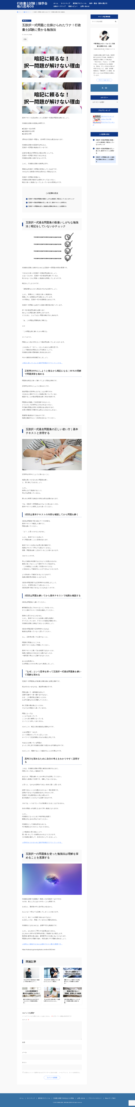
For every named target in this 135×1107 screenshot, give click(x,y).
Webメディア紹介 (110, 1098)
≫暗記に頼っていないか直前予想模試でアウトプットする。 (42, 363)
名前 (23, 1042)
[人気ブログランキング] (97, 116)
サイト (24, 1062)
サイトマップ (65, 3)
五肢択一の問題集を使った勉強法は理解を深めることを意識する (47, 206)
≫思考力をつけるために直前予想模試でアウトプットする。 (42, 842)
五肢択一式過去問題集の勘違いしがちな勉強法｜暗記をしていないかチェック (51, 199)
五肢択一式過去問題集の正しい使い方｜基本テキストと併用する (47, 202)
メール (24, 1052)
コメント (25, 1019)
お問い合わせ (84, 6)
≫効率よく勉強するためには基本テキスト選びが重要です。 (42, 944)
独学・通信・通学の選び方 (98, 3)
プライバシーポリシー (95, 1098)
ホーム (56, 3)
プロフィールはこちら (104, 80)
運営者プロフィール (79, 3)
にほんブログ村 (106, 119)
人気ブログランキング (107, 116)
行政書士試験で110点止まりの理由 (63, 1098)
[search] (116, 21)
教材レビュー (73, 6)
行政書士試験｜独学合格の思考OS (32, 5)
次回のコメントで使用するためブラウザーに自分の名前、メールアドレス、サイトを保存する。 (52, 1072)
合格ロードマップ (60, 6)
